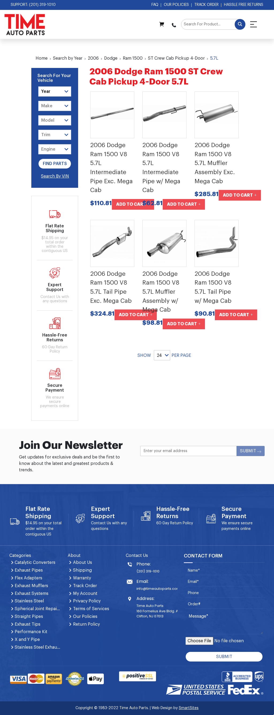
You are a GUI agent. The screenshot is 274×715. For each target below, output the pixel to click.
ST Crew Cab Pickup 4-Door (176, 58)
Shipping (82, 570)
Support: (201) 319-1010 (33, 5)
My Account (85, 593)
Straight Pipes (29, 616)
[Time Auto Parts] (24, 24)
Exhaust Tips (27, 624)
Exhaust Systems (31, 593)
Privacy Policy (87, 601)
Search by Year (67, 58)
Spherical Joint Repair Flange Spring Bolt (38, 609)
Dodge (110, 58)
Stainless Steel (29, 601)
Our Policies (176, 5)
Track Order (206, 5)
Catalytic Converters (35, 562)
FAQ (154, 5)
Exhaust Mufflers (31, 586)
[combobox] (213, 24)
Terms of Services (91, 609)
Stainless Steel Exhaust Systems (38, 647)
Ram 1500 (133, 58)
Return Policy (181, 523)
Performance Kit (31, 632)
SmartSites (189, 708)
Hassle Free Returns (243, 5)
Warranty (82, 578)
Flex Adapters (28, 578)
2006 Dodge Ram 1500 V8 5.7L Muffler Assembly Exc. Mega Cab (215, 163)
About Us (82, 562)
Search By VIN (55, 176)
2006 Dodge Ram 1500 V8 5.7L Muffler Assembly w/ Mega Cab (160, 292)
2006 (93, 58)
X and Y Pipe (27, 639)
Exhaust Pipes (29, 570)
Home (42, 58)
